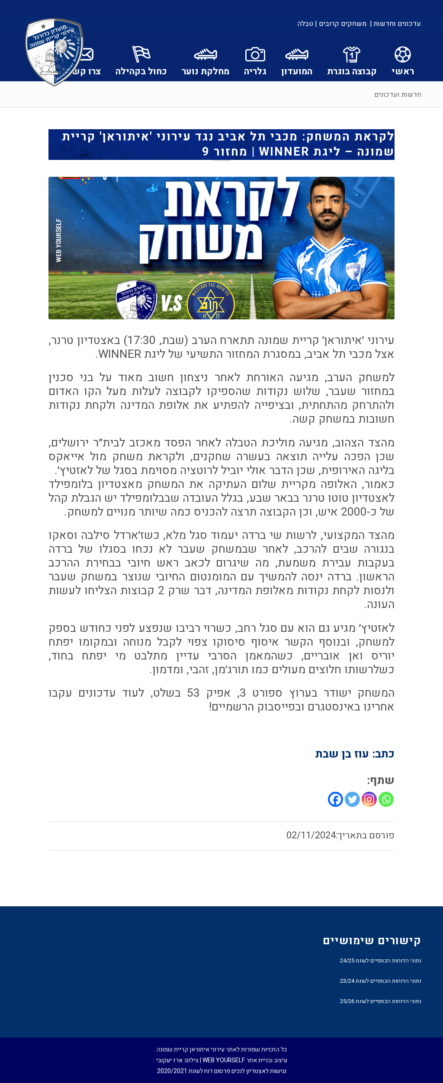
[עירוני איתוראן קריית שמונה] (54, 52)
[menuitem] (394, 24)
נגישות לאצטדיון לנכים (258, 1071)
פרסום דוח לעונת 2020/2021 (193, 1071)
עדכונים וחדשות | (395, 24)
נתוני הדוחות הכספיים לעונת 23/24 (380, 981)
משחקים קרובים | (340, 24)
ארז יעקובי (169, 1060)
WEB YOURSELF (223, 1060)
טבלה (305, 24)
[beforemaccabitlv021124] (221, 248)
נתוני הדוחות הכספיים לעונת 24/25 (380, 960)
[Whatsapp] (386, 799)
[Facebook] (335, 799)
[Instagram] (369, 799)
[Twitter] (352, 799)
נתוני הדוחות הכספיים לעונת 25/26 (380, 1001)
